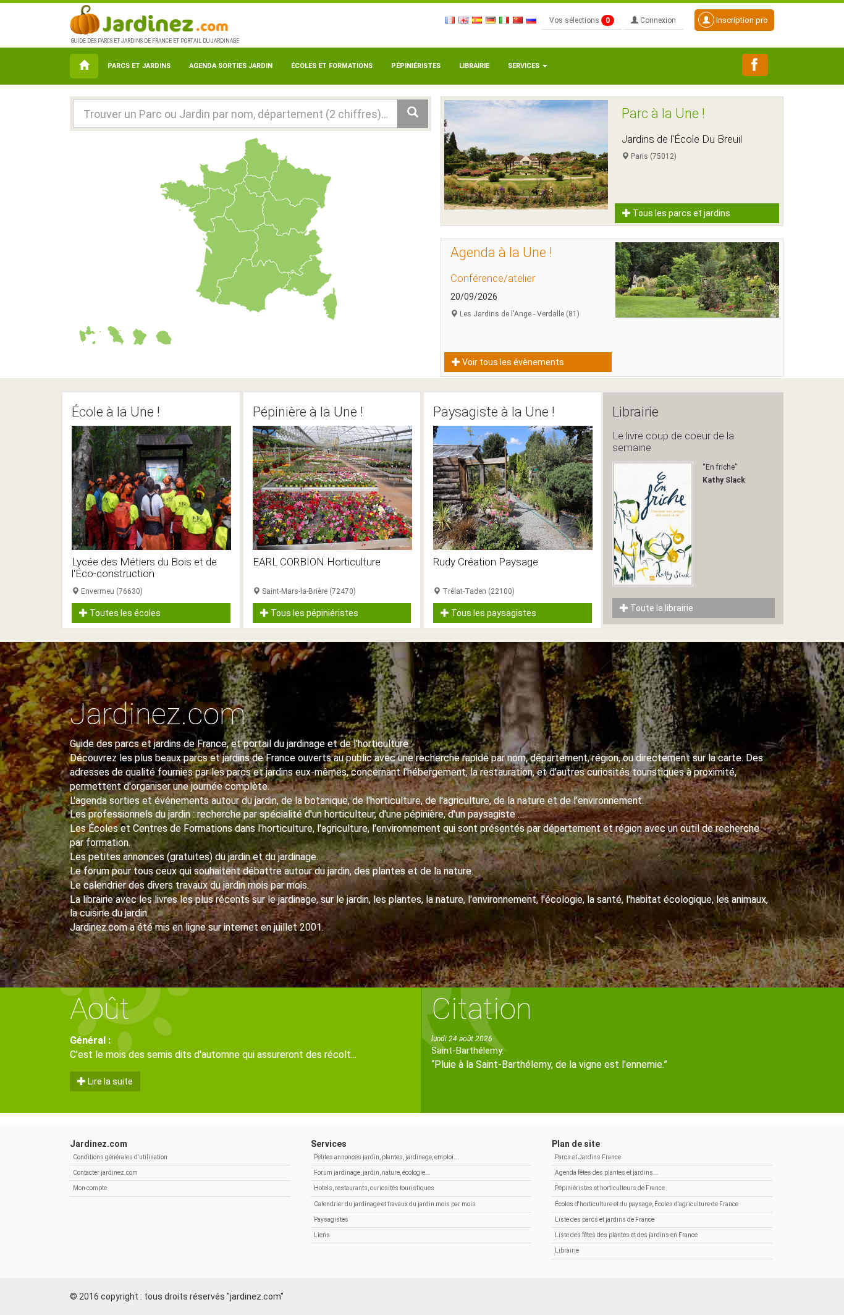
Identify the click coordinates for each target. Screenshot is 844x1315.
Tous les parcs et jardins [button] (680, 213)
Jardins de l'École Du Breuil (682, 139)
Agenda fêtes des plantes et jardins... (607, 1172)
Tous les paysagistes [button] (492, 613)
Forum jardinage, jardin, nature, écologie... (372, 1172)
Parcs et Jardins (139, 66)
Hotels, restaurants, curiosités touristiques (374, 1188)
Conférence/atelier (492, 278)
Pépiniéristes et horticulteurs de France (610, 1188)
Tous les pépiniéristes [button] (313, 613)
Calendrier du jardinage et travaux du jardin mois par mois (395, 1204)
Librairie (474, 66)
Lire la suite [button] (109, 1081)
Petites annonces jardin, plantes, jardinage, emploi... (386, 1157)
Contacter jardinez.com (105, 1172)
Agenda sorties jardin (230, 66)
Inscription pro (741, 20)
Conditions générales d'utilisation (120, 1157)
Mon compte (90, 1188)
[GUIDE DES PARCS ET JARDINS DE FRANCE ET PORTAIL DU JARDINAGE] (154, 18)
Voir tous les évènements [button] (512, 362)
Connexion (657, 20)
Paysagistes (331, 1219)
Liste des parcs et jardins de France (604, 1219)
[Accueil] (84, 66)
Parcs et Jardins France (588, 1157)
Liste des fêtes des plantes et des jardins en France (626, 1235)
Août (100, 1008)
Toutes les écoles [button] (124, 613)
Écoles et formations (332, 66)
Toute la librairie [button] (660, 608)
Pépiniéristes (416, 66)
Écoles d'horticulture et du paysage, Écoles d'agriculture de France (646, 1204)
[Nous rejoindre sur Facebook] (755, 65)
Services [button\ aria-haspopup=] (524, 66)
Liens (322, 1235)
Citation (481, 1008)
